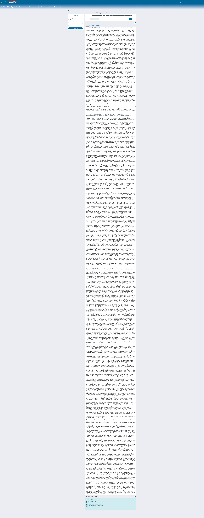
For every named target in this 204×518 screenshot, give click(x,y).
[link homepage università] (13, 2)
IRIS (68, 10)
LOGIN (201, 2)
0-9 (92, 15)
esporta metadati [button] (95, 25)
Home (177, 2)
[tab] (87, 25)
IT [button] (196, 2)
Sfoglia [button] (180, 2)
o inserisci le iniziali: (94, 19)
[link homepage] (4, 2)
